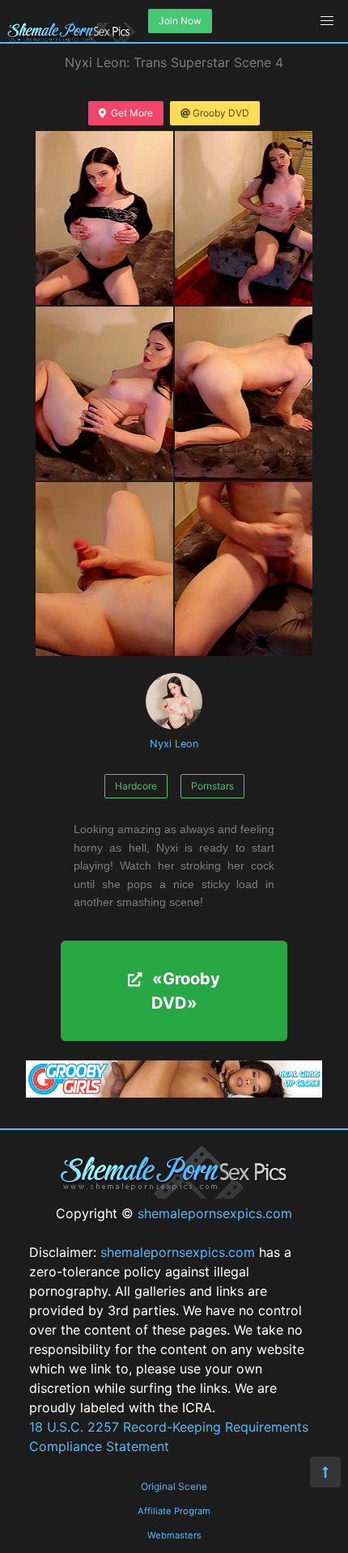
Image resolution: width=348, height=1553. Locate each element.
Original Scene (174, 1486)
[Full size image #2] (104, 393)
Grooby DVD (221, 113)
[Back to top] (325, 1472)
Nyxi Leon (174, 744)
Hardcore (136, 786)
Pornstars (212, 786)
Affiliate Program (174, 1511)
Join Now (180, 21)
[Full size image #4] (104, 569)
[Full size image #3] (243, 393)
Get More (132, 113)
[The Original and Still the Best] (174, 1093)
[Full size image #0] (104, 218)
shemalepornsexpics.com (215, 1213)
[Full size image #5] (243, 569)
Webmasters (174, 1535)
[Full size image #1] (243, 218)
